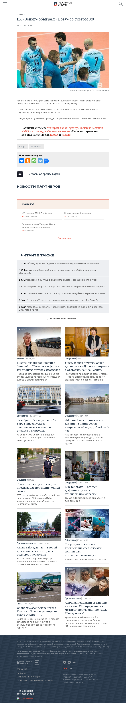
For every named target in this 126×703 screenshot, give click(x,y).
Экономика (22, 416)
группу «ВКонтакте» (81, 128)
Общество (22, 480)
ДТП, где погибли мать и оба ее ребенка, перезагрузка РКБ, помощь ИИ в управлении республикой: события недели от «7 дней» (38, 493)
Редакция (22, 669)
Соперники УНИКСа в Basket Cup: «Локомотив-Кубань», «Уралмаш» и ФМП (62, 293)
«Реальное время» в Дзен (44, 174)
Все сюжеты (64, 238)
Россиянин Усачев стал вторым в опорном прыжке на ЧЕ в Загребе (58, 300)
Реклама (21, 673)
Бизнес (20, 358)
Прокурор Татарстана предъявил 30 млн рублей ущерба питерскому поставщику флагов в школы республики (38, 371)
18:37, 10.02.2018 (24, 25)
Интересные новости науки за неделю (85, 551)
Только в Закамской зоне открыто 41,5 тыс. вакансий (85, 493)
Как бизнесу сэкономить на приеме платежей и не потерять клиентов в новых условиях (36, 430)
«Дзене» (66, 134)
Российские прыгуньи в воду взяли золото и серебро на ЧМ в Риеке (58, 279)
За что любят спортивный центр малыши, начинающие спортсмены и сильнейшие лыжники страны (37, 556)
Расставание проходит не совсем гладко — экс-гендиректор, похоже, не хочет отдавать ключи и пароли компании (87, 371)
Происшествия (73, 598)
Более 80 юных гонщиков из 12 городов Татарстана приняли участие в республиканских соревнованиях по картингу (38, 617)
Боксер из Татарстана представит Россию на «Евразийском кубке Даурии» (62, 286)
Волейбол (36, 146)
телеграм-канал (57, 128)
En (71, 668)
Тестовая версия (26, 693)
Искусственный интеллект (78, 215)
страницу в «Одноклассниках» (51, 131)
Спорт (21, 14)
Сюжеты (28, 204)
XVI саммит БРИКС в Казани (37, 215)
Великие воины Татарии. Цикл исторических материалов (38, 227)
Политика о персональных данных (35, 680)
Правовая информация (28, 677)
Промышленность (26, 543)
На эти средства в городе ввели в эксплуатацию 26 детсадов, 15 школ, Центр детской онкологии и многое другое (86, 431)
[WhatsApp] (34, 160)
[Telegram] (40, 160)
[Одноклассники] (27, 160)
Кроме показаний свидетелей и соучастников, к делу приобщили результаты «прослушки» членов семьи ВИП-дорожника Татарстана (86, 614)
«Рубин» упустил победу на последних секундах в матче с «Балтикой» (59, 263)
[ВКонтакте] (21, 160)
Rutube (54, 134)
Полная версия (25, 690)
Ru (65, 668)
